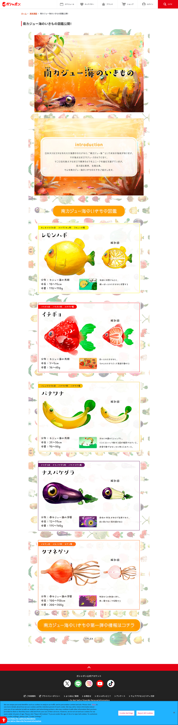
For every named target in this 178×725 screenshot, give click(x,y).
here (94, 704)
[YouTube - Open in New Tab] (100, 683)
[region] (89, 713)
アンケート (120, 696)
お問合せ (87, 696)
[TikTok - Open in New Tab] (110, 683)
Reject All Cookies (145, 713)
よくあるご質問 (72, 696)
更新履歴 (33, 13)
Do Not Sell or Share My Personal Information (90, 700)
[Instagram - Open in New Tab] (89, 683)
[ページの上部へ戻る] (89, 667)
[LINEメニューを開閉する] (78, 683)
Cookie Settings (126, 713)
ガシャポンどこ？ (104, 696)
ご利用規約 (31, 696)
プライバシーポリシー (51, 696)
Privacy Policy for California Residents (19, 718)
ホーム (24, 13)
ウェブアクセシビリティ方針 (142, 696)
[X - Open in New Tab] (67, 683)
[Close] (174, 712)
